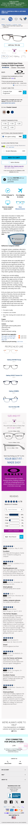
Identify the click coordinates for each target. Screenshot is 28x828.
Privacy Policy (19, 749)
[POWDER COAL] (8, 112)
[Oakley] (20, 72)
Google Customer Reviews (20, 85)
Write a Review (21, 67)
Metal (19, 24)
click (22, 729)
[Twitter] (17, 803)
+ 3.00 (11, 127)
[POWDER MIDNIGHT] (12, 112)
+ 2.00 (18, 123)
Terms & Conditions (12, 750)
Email (20, 763)
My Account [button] (5, 769)
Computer (15, 24)
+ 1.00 (4, 123)
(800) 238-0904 (7, 763)
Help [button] (3, 774)
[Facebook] (11, 803)
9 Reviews (13, 67)
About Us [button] (4, 779)
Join (14, 745)
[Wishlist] (16, 19)
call (12, 731)
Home (3, 24)
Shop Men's (8, 24)
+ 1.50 (11, 123)
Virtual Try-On (14, 45)
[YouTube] (22, 803)
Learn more (11, 147)
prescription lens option (8, 103)
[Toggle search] (21, 19)
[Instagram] (5, 803)
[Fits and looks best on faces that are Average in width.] (14, 53)
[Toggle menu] (3, 19)
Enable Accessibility (14, 1)
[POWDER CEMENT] (4, 112)
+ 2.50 (4, 127)
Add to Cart (14, 158)
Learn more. (20, 341)
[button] (14, 92)
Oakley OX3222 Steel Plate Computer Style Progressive (13, 26)
